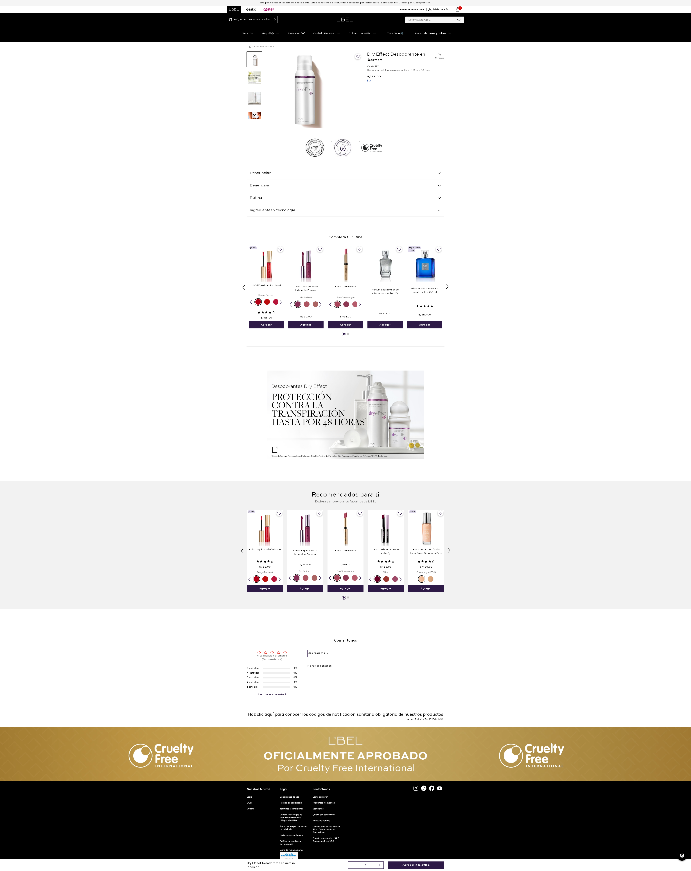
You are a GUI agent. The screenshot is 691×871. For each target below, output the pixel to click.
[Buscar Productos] (459, 20)
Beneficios (259, 185)
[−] (351, 865)
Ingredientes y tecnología (272, 210)
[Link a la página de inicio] (250, 46)
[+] (379, 865)
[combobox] (434, 19)
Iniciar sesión (440, 9)
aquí (269, 714)
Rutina (256, 198)
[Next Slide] (447, 287)
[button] (258, 302)
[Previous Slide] (243, 287)
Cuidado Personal (264, 47)
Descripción (260, 173)
